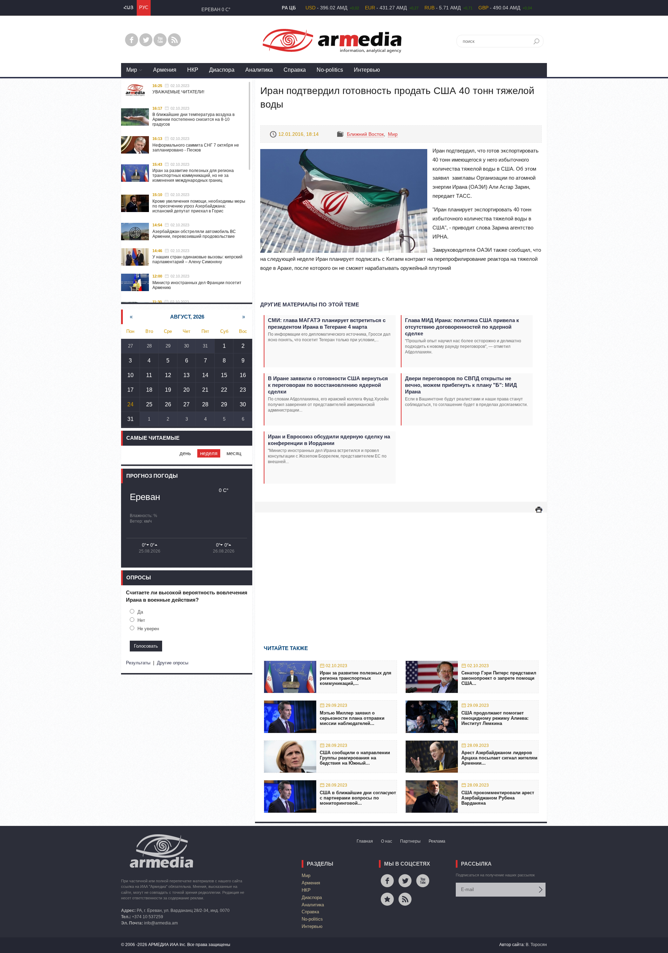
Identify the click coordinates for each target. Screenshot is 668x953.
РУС (143, 7)
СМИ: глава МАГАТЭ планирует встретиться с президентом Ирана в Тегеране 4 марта (326, 323)
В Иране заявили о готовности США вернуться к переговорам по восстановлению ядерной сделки (328, 385)
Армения (164, 70)
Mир (131, 70)
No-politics (330, 70)
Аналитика (259, 70)
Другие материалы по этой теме (309, 304)
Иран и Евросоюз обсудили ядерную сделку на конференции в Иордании (329, 439)
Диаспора (221, 70)
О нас (386, 841)
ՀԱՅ (128, 7)
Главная (365, 841)
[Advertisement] (401, 568)
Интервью (367, 70)
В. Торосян (536, 944)
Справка (295, 70)
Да (140, 612)
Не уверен (148, 628)
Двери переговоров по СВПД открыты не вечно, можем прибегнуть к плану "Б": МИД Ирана (461, 385)
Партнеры (410, 841)
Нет (141, 620)
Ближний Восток (365, 134)
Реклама (437, 841)
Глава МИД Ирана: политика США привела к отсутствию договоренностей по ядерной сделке (462, 326)
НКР (192, 70)
